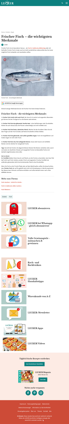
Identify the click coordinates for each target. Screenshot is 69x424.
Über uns (33, 411)
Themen (39, 411)
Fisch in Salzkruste (33, 48)
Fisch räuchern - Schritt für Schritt (11, 182)
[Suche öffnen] (62, 3)
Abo (50, 411)
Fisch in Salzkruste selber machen (11, 186)
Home (3, 32)
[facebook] (28, 392)
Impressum (23, 404)
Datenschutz (45, 404)
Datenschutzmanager (25, 408)
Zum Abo (43, 379)
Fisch (12, 32)
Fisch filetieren (5, 190)
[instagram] (40, 392)
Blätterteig (42, 48)
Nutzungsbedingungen (34, 404)
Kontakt (45, 411)
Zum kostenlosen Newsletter (34, 364)
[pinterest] (34, 392)
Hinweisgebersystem (23, 411)
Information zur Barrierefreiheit (41, 408)
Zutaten (8, 32)
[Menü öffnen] (67, 3)
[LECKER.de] (7, 3)
